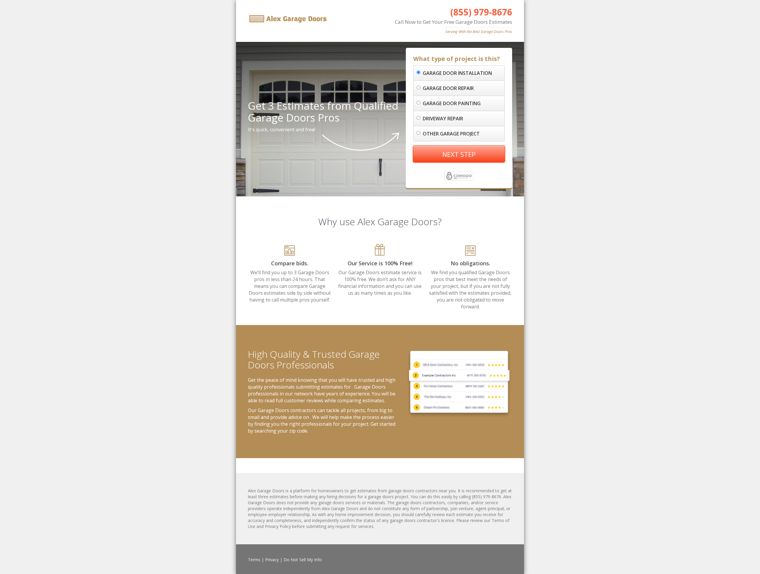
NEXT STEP (459, 154)
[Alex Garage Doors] (287, 19)
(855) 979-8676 (481, 12)
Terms (254, 559)
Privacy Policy (278, 526)
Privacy (272, 559)
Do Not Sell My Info (303, 559)
